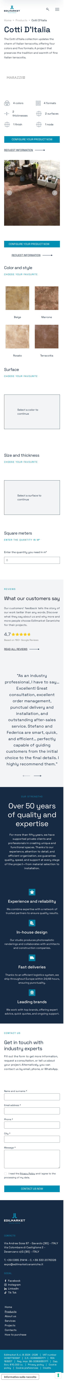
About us (10, 1316)
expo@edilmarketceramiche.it (23, 1264)
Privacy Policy (27, 1173)
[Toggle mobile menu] (57, 9)
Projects (10, 1325)
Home (7, 20)
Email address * (12, 1105)
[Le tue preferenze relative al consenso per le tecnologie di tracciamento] (58, 1375)
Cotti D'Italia (39, 20)
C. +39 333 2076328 (43, 1260)
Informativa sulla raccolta (20, 1377)
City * (7, 1133)
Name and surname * (15, 1091)
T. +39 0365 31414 (15, 1260)
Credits (47, 1367)
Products (21, 20)
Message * (10, 1147)
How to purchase (15, 1334)
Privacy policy (36, 1364)
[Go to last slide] (9, 192)
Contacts (10, 1330)
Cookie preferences (27, 1367)
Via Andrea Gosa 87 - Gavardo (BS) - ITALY (31, 1243)
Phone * (8, 1119)
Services (10, 1321)
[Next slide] (54, 192)
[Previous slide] (26, 776)
